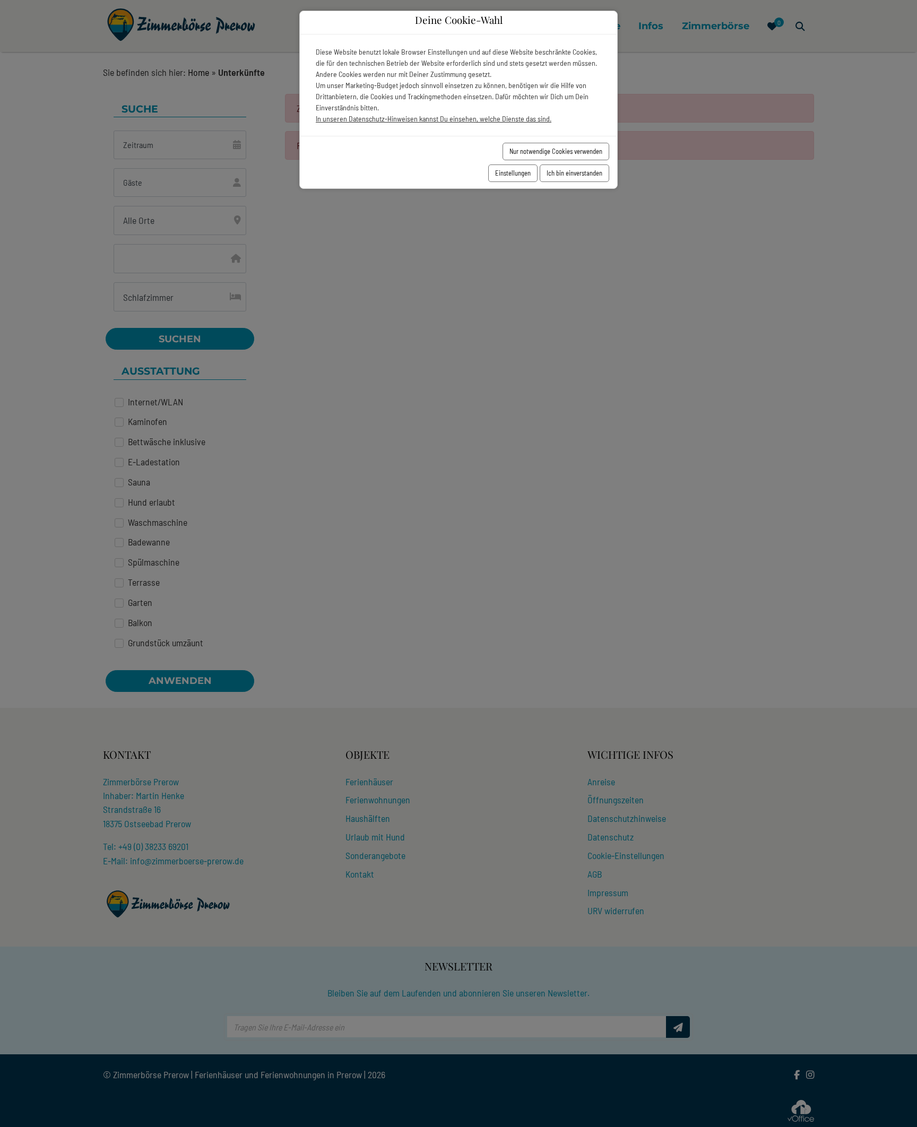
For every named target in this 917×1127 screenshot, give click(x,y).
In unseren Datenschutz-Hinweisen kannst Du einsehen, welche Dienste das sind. (433, 118)
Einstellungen (513, 173)
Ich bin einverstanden (574, 173)
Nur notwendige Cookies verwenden (555, 151)
